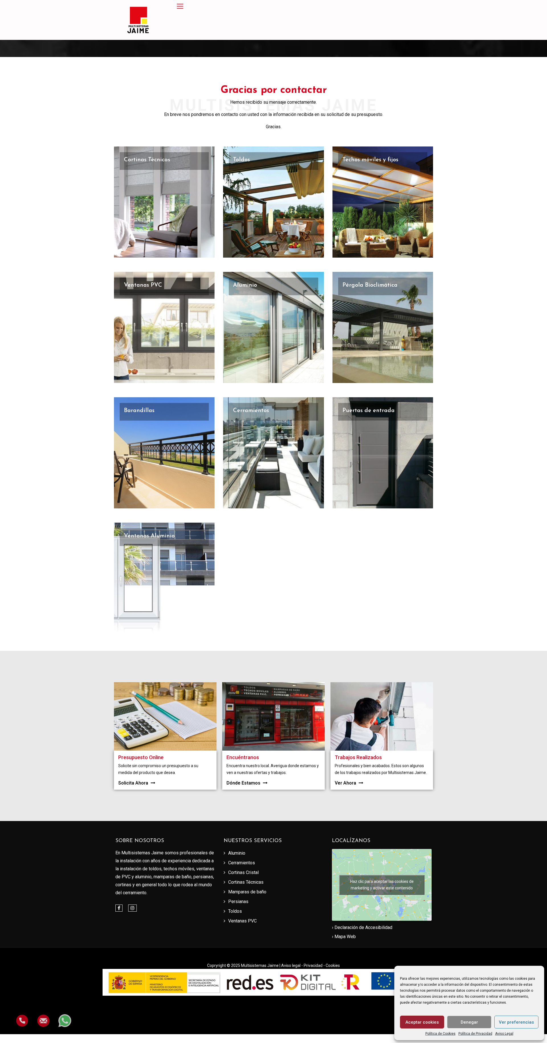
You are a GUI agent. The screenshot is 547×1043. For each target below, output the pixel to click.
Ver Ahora (346, 783)
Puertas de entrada (368, 410)
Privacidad (313, 965)
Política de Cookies (440, 1034)
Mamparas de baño (247, 892)
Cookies (333, 965)
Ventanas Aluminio (149, 536)
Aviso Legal (504, 1034)
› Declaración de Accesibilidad (362, 927)
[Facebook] (119, 908)
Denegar (469, 1022)
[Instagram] (132, 908)
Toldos (241, 160)
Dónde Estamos (244, 783)
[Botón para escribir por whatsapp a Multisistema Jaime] (64, 1016)
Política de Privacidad (475, 1034)
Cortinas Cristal (243, 872)
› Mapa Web (344, 936)
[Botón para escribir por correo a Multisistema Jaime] (43, 1016)
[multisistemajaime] (138, 20)
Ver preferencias (516, 1022)
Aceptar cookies (422, 1022)
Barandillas (139, 410)
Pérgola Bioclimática (369, 285)
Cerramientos (251, 410)
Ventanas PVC (143, 285)
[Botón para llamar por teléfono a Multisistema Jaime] (22, 1016)
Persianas (238, 901)
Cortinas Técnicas (147, 160)
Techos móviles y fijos (370, 160)
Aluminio (245, 285)
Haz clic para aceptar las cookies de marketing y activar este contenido (382, 884)
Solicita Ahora (133, 783)
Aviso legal (291, 965)
